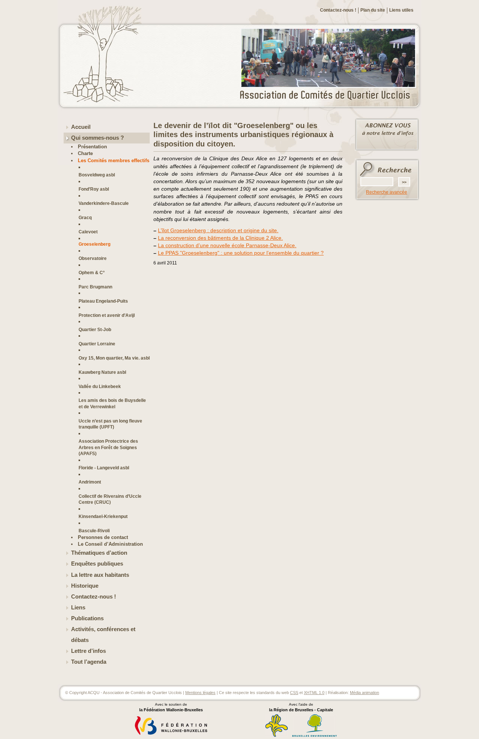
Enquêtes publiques (97, 564)
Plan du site (372, 10)
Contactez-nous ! (338, 10)
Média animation (364, 692)
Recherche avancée (386, 192)
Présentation (92, 146)
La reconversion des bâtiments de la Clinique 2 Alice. (220, 238)
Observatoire (93, 258)
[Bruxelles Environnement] (314, 736)
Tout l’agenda (88, 662)
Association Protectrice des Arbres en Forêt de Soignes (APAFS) (108, 447)
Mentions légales (200, 692)
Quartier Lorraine (97, 343)
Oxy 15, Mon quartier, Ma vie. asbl (114, 357)
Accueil (81, 127)
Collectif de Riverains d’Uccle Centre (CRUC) (110, 499)
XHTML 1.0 (314, 692)
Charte (85, 153)
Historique (84, 586)
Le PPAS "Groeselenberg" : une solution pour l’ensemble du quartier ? (241, 253)
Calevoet (88, 231)
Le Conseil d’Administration (110, 544)
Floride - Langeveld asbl (104, 467)
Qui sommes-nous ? (97, 138)
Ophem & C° (92, 272)
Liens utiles (401, 10)
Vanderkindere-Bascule (104, 203)
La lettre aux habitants (100, 575)
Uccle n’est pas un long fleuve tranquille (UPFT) (110, 423)
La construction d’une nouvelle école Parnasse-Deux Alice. (227, 245)
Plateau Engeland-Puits (103, 301)
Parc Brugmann (95, 286)
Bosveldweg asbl (97, 174)
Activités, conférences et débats (103, 634)
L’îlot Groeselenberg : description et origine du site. (218, 230)
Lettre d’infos (88, 651)
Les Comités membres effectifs (113, 160)
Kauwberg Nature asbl (102, 372)
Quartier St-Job (95, 329)
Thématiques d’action (99, 553)
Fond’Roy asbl (94, 189)
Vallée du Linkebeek (100, 386)
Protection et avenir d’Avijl (107, 315)
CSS (294, 692)
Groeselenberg (94, 244)
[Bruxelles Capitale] (276, 736)
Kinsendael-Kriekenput (103, 516)
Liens (78, 608)
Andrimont (90, 481)
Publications (87, 618)
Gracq (85, 217)
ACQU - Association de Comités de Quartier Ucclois (329, 95)
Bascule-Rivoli (94, 530)
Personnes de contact (103, 537)
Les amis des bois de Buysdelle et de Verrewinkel (112, 403)
